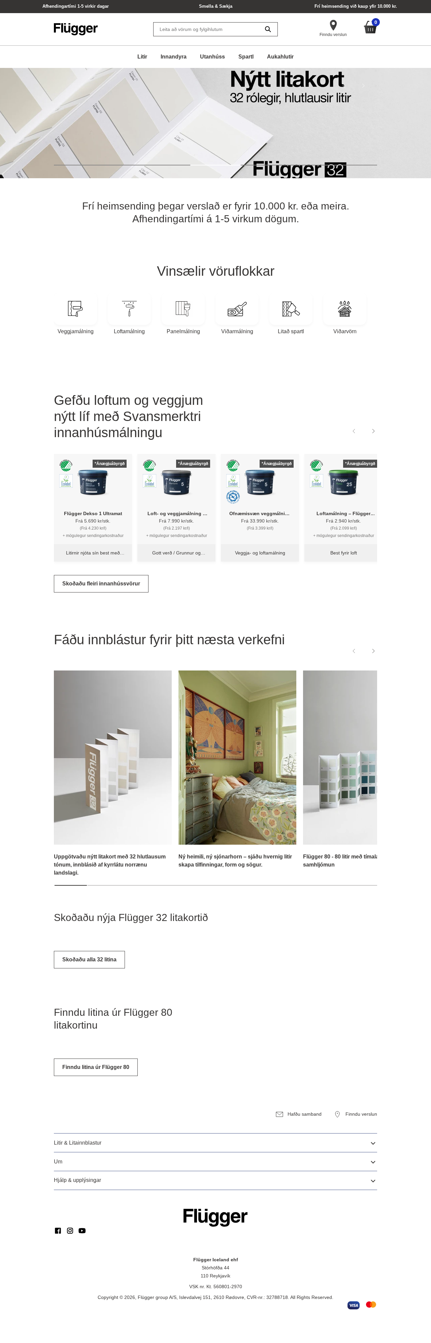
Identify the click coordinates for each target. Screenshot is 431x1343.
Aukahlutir (280, 57)
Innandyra (174, 57)
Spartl (246, 57)
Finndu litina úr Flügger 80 (95, 1067)
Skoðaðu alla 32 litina (89, 959)
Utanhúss (212, 57)
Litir (142, 57)
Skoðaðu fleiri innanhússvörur (101, 583)
